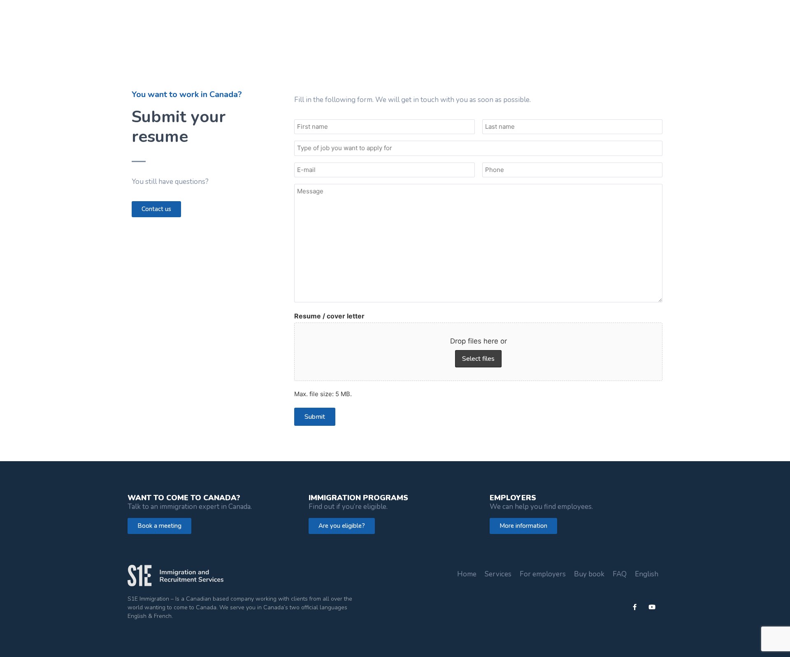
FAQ (620, 574)
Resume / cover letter (329, 316)
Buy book (589, 574)
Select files (478, 358)
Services (498, 574)
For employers (543, 574)
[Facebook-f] (634, 607)
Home (466, 574)
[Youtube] (652, 607)
